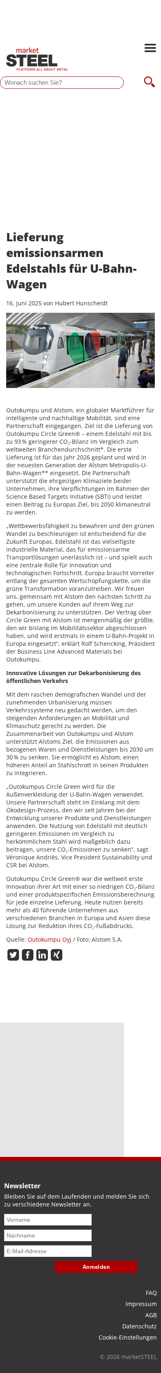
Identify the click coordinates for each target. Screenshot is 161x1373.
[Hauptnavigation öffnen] (150, 48)
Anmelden (96, 1267)
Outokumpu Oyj (50, 939)
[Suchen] (149, 82)
